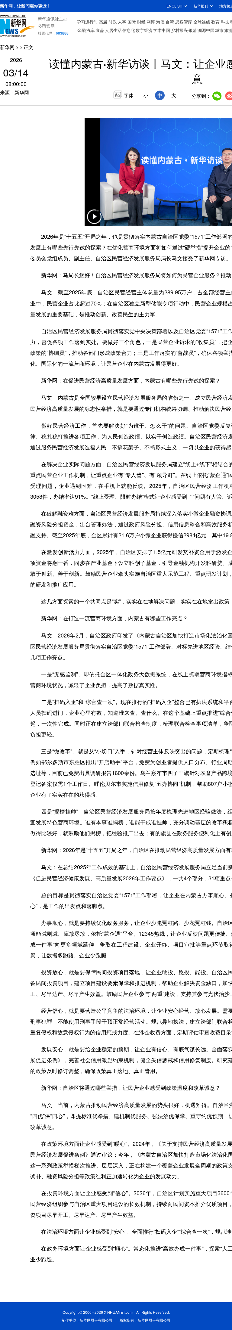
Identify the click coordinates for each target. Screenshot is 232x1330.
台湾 (170, 22)
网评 (151, 22)
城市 (219, 30)
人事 (122, 22)
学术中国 (161, 30)
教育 (215, 22)
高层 (103, 22)
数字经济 (144, 30)
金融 (81, 30)
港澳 (160, 22)
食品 (100, 30)
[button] (94, 220)
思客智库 (183, 22)
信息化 (128, 30)
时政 (112, 22)
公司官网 (46, 26)
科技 (225, 22)
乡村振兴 (179, 30)
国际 (131, 22)
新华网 (7, 47)
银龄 (192, 30)
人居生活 (113, 30)
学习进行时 (87, 22)
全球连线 (201, 22)
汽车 (90, 30)
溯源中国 (206, 30)
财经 (141, 22)
